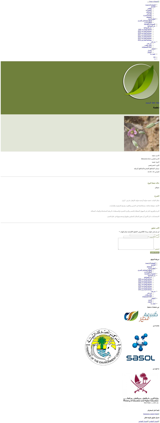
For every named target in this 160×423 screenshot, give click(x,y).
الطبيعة (153, 6)
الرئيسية (148, 102)
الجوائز (149, 52)
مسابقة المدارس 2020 (145, 29)
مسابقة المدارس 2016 (145, 36)
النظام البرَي (148, 22)
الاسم (157, 235)
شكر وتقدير (148, 45)
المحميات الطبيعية (150, 24)
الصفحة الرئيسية (150, 5)
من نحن (153, 41)
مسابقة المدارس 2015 (145, 38)
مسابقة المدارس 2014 (145, 40)
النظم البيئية (152, 19)
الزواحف (149, 12)
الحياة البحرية (147, 15)
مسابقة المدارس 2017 (145, 34)
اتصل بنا (153, 54)
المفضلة (149, 17)
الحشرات (149, 10)
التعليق (156, 249)
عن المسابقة (151, 26)
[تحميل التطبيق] (154, 421)
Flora (157, 102)
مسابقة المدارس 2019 (145, 31)
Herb (153, 102)
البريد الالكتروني (153, 237)
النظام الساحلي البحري (145, 20)
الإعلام (154, 48)
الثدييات (149, 13)
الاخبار (150, 50)
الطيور (150, 8)
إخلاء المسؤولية (147, 47)
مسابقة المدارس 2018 (145, 33)
